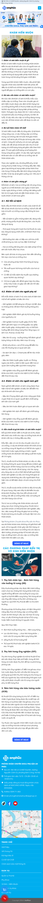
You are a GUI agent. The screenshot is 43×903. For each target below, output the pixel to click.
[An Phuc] (12, 8)
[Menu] (39, 8)
